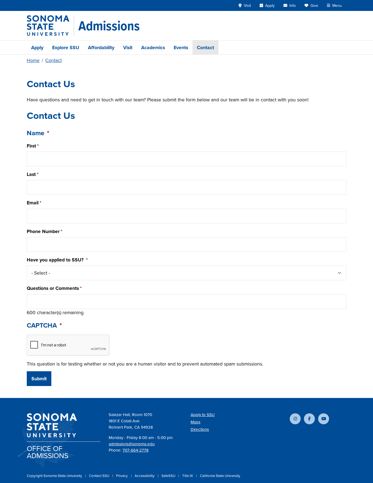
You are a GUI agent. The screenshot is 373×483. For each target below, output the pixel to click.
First (31, 145)
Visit (127, 47)
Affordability (101, 47)
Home (33, 60)
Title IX (188, 475)
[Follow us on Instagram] (295, 418)
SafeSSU (168, 475)
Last (31, 174)
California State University (220, 475)
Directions (200, 429)
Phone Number (43, 231)
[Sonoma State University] (50, 25)
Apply (37, 47)
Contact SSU (99, 475)
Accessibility (145, 475)
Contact (205, 47)
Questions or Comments (53, 288)
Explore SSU (65, 47)
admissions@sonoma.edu (132, 444)
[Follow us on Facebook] (309, 418)
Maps (195, 422)
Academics (153, 47)
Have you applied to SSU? (56, 259)
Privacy (122, 475)
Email (33, 202)
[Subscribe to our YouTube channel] (323, 418)
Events (181, 47)
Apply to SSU (203, 414)
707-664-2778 (136, 450)
